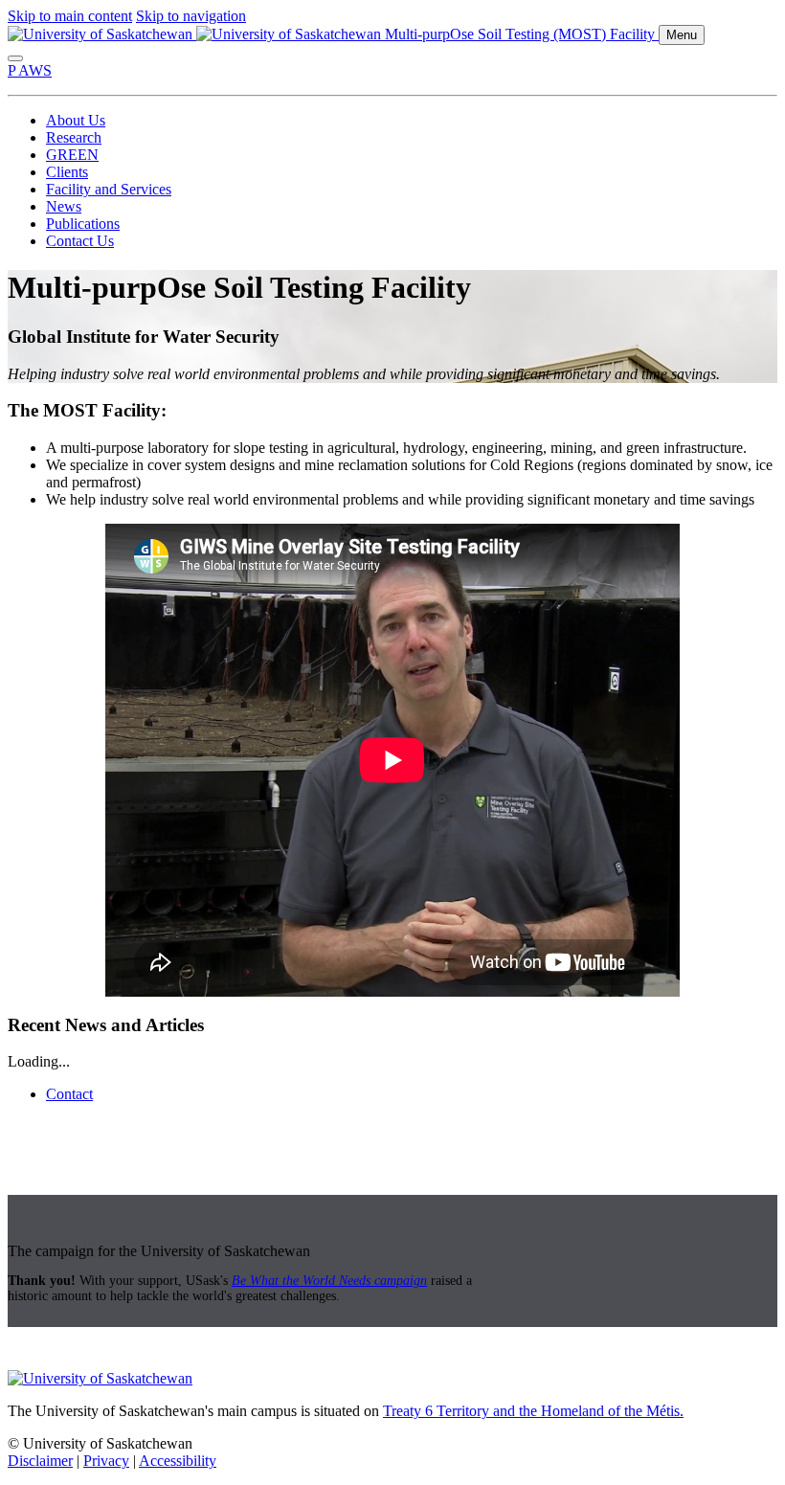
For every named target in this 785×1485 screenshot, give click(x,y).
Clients (67, 172)
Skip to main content (70, 16)
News (63, 206)
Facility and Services (108, 189)
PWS (30, 70)
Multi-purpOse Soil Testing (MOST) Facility (522, 34)
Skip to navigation (191, 16)
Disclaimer (40, 1460)
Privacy (106, 1460)
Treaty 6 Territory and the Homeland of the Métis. (533, 1411)
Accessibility (177, 1460)
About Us (75, 120)
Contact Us (80, 241)
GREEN (72, 154)
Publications (83, 223)
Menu (681, 35)
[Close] (15, 58)
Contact (69, 1094)
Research (73, 137)
